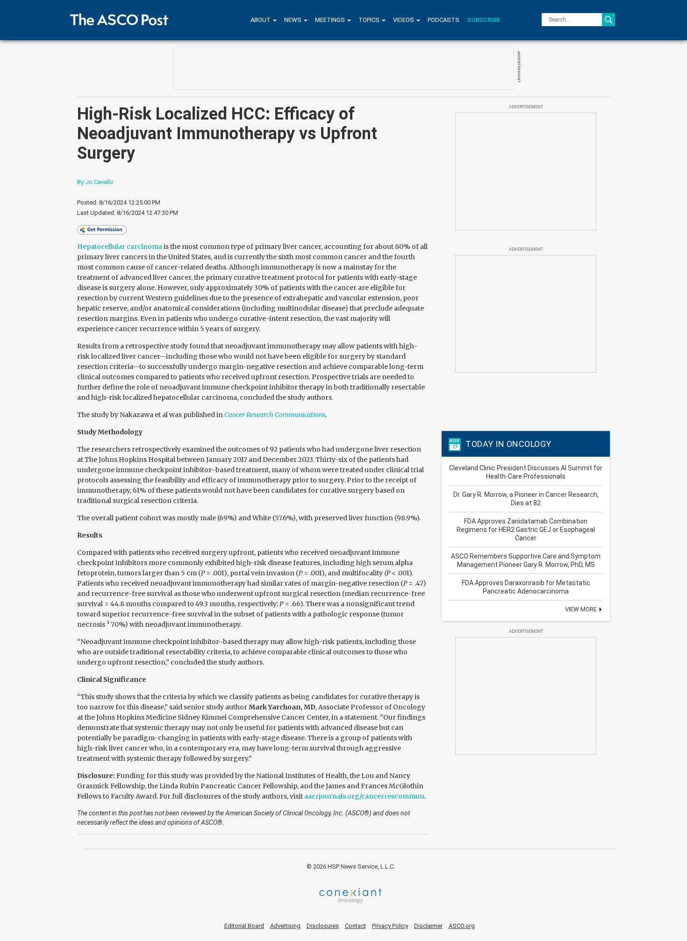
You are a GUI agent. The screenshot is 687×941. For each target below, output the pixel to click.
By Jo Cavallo (95, 181)
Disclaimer (428, 925)
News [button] (293, 19)
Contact (355, 925)
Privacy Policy (390, 925)
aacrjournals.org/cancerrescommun (364, 796)
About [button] (261, 19)
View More (581, 609)
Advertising (285, 925)
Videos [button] (404, 19)
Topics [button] (369, 19)
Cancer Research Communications (274, 414)
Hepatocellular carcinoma (119, 246)
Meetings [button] (330, 19)
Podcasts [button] (443, 19)
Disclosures (323, 925)
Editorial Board (244, 925)
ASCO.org (462, 925)
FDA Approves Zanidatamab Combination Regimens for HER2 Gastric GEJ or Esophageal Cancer (526, 529)
